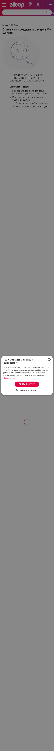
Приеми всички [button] (27, 384)
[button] (27, 390)
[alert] (27, 375)
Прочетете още (10, 378)
